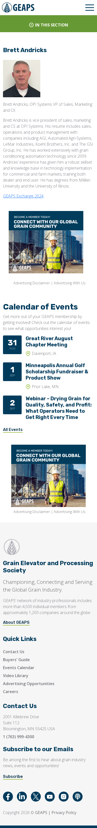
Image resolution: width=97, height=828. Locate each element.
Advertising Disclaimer (31, 283)
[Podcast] (78, 797)
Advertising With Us (70, 283)
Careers (10, 691)
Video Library (15, 675)
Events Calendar (18, 667)
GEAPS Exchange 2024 (23, 196)
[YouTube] (50, 797)
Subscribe (13, 776)
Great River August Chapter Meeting (49, 341)
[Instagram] (64, 797)
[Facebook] (8, 797)
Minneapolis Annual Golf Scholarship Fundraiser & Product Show (57, 371)
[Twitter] (36, 797)
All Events (13, 429)
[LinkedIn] (22, 797)
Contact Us (13, 651)
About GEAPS (16, 622)
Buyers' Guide (16, 659)
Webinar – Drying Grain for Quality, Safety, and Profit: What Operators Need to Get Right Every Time (59, 408)
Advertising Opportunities (28, 683)
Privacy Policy (63, 812)
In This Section (51, 25)
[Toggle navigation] (89, 7)
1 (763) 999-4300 (18, 736)
